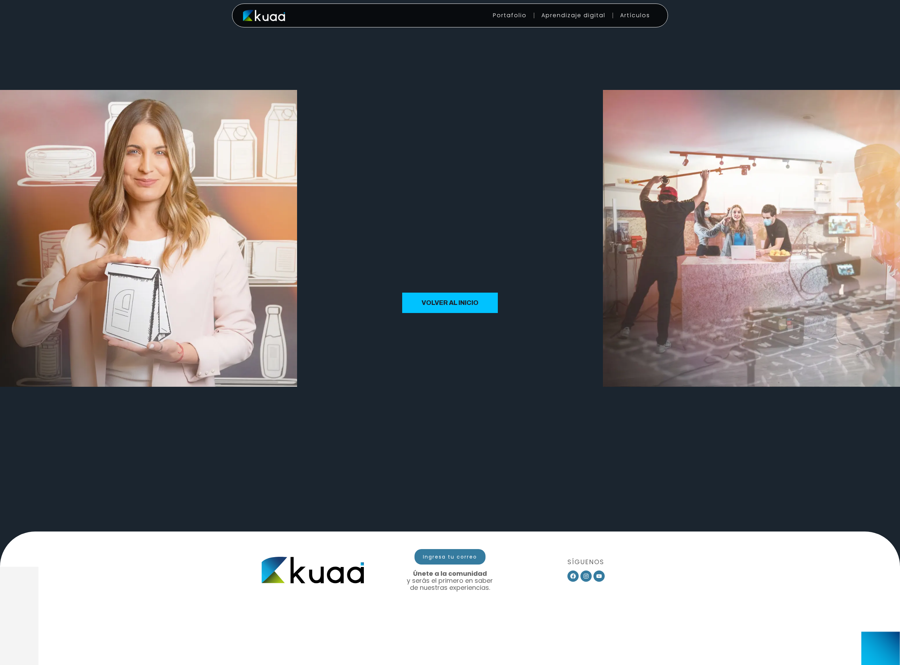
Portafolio (510, 15)
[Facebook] (573, 576)
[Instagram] (586, 576)
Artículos (635, 15)
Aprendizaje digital (573, 15)
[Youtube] (599, 576)
